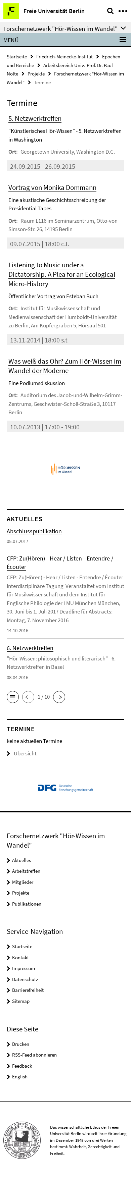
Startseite (17, 56)
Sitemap (21, 1001)
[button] (13, 697)
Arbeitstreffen (26, 871)
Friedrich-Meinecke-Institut (64, 56)
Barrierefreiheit (28, 990)
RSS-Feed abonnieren (34, 1055)
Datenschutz (25, 979)
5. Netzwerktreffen (34, 118)
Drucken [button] (20, 1044)
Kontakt (20, 957)
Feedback (22, 1066)
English (20, 1076)
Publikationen (26, 904)
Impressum (23, 968)
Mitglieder (22, 882)
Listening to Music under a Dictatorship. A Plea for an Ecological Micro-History (61, 274)
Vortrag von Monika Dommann (52, 187)
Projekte (36, 73)
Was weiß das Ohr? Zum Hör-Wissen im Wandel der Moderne (64, 366)
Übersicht (25, 753)
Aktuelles (21, 860)
